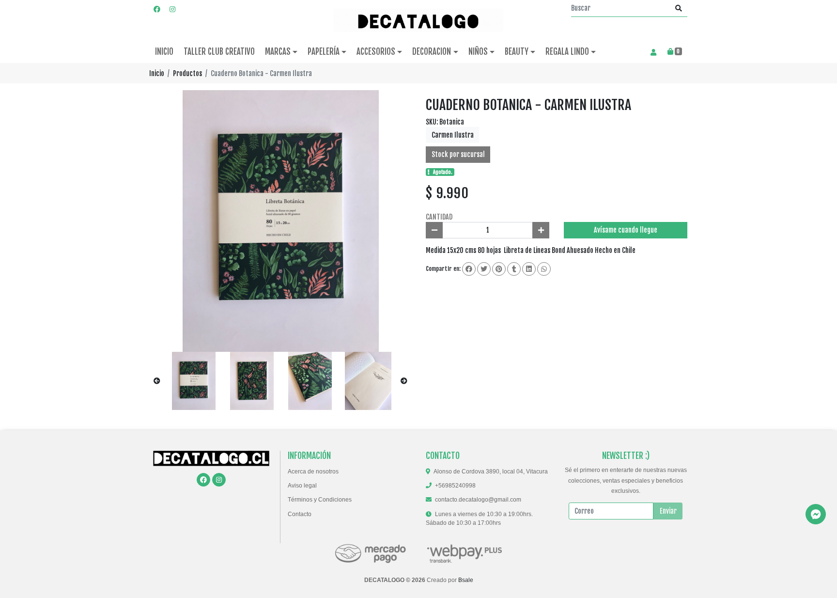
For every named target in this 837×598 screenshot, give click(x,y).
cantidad (439, 217)
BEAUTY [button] (516, 52)
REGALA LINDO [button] (567, 52)
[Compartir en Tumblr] (514, 269)
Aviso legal (302, 485)
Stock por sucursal (458, 154)
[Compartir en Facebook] (469, 269)
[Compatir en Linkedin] (529, 269)
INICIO (164, 52)
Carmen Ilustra (453, 135)
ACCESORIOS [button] (375, 52)
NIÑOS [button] (478, 52)
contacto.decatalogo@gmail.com (478, 499)
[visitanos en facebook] (157, 9)
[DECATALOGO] (418, 20)
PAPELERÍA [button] (324, 52)
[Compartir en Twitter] (484, 269)
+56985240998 (455, 485)
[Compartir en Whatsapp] (544, 269)
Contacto (299, 514)
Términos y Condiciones (320, 499)
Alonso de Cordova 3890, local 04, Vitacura (491, 471)
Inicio (156, 73)
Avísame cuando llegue (625, 230)
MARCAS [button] (278, 52)
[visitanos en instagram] (172, 9)
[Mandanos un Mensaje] (816, 514)
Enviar (668, 511)
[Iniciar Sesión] (653, 52)
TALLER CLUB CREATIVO (219, 52)
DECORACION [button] (431, 52)
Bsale (465, 580)
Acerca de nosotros (313, 471)
